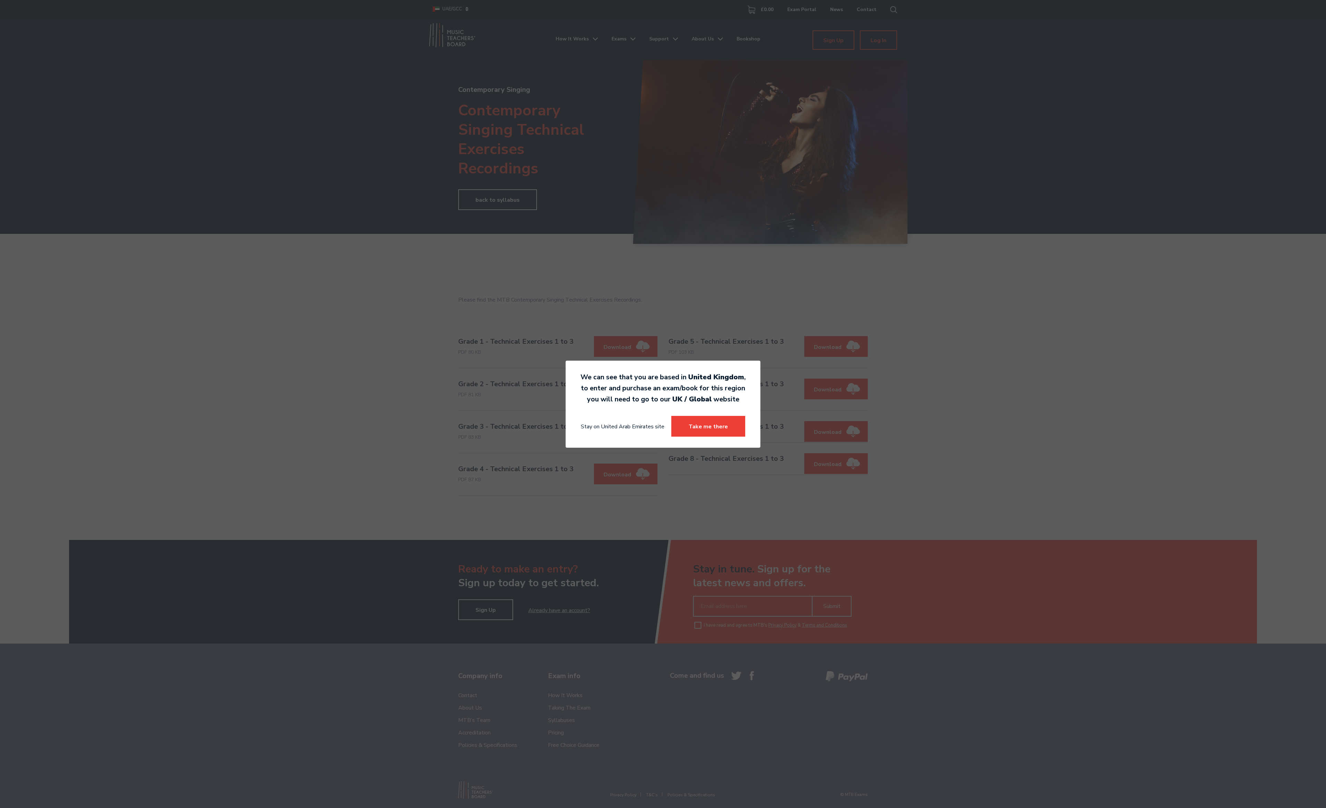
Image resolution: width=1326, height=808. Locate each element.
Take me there (708, 426)
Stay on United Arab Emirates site (622, 426)
